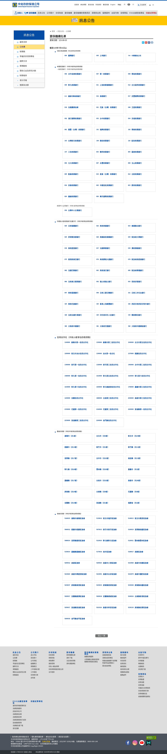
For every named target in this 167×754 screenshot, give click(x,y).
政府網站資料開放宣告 (20, 737)
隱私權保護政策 (37, 737)
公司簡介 (50, 13)
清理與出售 (96, 13)
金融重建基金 (106, 655)
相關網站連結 (124, 672)
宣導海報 (141, 685)
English (112, 4)
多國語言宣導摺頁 (144, 688)
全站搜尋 (143, 5)
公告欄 (22, 47)
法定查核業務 (70, 661)
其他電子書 (142, 669)
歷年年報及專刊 (143, 658)
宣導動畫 (141, 679)
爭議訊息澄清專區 (27, 56)
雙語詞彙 (106, 4)
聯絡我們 (123, 658)
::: (0, 1)
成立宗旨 (34, 655)
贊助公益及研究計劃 (28, 71)
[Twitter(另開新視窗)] (143, 42)
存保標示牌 (34, 675)
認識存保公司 (17, 711)
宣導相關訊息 (142, 694)
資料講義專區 (70, 663)
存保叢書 (141, 661)
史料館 (33, 678)
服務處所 (123, 675)
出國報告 (141, 666)
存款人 (20, 13)
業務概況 (34, 666)
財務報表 (23, 75)
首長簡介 (34, 658)
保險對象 (52, 658)
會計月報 (23, 80)
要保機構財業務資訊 (82, 13)
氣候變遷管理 (17, 723)
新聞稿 (22, 52)
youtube (150, 4)
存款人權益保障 (54, 666)
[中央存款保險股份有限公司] (26, 5)
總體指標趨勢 (88, 656)
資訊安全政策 (63, 737)
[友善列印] (152, 42)
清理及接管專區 (107, 658)
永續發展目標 (17, 717)
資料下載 (69, 658)
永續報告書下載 (18, 725)
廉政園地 (123, 666)
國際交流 (23, 61)
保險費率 (52, 661)
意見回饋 (16, 728)
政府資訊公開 (124, 669)
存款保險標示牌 (143, 691)
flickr (153, 4)
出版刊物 (115, 13)
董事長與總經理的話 (19, 705)
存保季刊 (141, 655)
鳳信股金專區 (106, 666)
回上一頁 (101, 636)
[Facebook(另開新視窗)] (149, 42)
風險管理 (52, 663)
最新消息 (23, 42)
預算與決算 (24, 85)
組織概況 (34, 663)
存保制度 (59, 13)
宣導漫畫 (141, 682)
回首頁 (76, 4)
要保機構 (32, 13)
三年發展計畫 (35, 669)
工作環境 (34, 672)
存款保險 (52, 655)
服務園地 (106, 13)
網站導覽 (83, 4)
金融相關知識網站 (144, 696)
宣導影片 (141, 676)
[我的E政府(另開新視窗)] (150, 743)
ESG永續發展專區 (136, 13)
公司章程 (34, 661)
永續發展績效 (17, 708)
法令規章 (52, 672)
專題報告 (141, 663)
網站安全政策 (51, 737)
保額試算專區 (151, 13)
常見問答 (98, 4)
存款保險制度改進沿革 (56, 669)
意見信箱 (91, 4)
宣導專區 (124, 13)
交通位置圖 (46, 741)
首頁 (53, 31)
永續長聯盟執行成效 (19, 720)
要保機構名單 (70, 655)
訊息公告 (41, 13)
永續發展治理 (17, 714)
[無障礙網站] (150, 737)
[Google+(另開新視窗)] (146, 42)
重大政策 (123, 655)
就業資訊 (123, 663)
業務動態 (23, 66)
